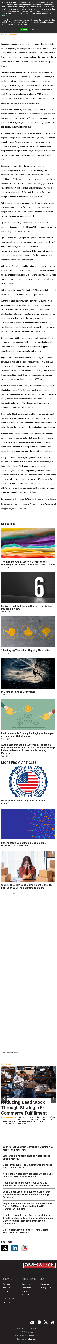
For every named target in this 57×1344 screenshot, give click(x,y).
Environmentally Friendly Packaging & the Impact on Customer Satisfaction (28, 735)
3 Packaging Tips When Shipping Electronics (26, 650)
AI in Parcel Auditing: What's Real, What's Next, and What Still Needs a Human (28, 1175)
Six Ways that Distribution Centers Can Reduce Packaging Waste (27, 607)
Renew (24, 1291)
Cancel (24, 1299)
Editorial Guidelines (10, 1302)
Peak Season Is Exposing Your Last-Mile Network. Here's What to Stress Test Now (26, 1184)
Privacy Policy (8, 1299)
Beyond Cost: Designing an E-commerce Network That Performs (23, 844)
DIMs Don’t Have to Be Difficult (18, 691)
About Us (6, 1288)
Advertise (6, 1284)
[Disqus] (29, 935)
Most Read (4, 1143)
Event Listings (8, 1291)
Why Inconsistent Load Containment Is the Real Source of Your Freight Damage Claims (27, 886)
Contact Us (7, 1295)
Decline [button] (34, 29)
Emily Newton (10, 1117)
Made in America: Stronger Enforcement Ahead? (23, 802)
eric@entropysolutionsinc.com (13, 509)
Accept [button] (24, 29)
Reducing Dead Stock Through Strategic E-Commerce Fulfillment (24, 1108)
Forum (42, 1279)
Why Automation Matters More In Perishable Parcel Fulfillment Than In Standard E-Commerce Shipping (27, 1206)
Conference (44, 1284)
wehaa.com (31, 1339)
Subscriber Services (29, 1279)
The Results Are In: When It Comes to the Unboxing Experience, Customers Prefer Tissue (28, 563)
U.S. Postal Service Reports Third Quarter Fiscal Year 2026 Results (26, 1231)
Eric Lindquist (10, 35)
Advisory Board (45, 1288)
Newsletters (26, 1288)
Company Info (7, 1279)
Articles (29, 763)
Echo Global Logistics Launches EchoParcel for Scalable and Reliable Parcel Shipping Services (27, 1194)
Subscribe (26, 1284)
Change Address (28, 1295)
